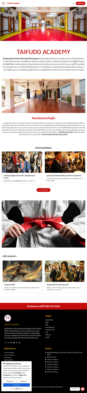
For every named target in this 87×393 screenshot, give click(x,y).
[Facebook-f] (5, 343)
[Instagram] (8, 343)
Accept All (16, 385)
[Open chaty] (83, 389)
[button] (84, 172)
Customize (9, 381)
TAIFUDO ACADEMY (11, 324)
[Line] (19, 343)
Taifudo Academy (13, 3)
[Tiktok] (16, 343)
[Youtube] (14, 343)
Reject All (24, 381)
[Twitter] (11, 343)
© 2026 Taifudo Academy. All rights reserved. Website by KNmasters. (43, 387)
